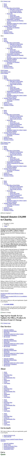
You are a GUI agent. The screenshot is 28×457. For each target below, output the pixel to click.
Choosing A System (8, 33)
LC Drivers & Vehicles (15, 11)
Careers (5, 373)
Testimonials (7, 380)
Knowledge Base (8, 375)
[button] (14, 36)
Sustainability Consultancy (13, 19)
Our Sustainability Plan (9, 377)
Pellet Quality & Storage (16, 12)
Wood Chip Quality (15, 16)
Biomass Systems (8, 31)
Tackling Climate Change (10, 26)
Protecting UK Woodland (13, 27)
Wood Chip (10, 13)
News (5, 226)
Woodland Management (16, 18)
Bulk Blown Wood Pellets (13, 8)
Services (6, 6)
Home (5, 4)
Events (5, 382)
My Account (7, 336)
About (5, 5)
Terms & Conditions (12, 25)
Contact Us (6, 30)
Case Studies (7, 383)
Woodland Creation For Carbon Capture (17, 23)
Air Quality (9, 29)
